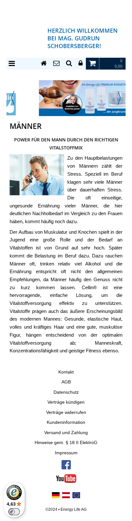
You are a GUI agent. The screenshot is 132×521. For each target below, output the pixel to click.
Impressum (66, 452)
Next (119, 98)
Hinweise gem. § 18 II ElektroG (66, 442)
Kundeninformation (66, 422)
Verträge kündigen (66, 402)
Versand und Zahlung (66, 432)
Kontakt (66, 372)
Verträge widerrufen (66, 412)
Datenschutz (66, 392)
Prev (13, 98)
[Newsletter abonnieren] (56, 63)
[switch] (14, 511)
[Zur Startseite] (43, 63)
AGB (66, 382)
